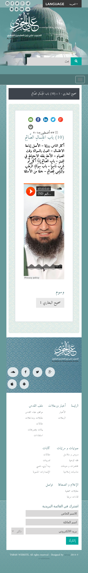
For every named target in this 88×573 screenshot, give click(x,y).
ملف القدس (36, 406)
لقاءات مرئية (72, 497)
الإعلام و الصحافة (68, 485)
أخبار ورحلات (57, 406)
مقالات (39, 424)
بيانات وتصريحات (35, 430)
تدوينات (46, 460)
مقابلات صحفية (71, 491)
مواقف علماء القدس (34, 412)
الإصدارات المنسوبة (41, 472)
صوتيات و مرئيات (67, 448)
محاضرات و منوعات (69, 466)
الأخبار (62, 412)
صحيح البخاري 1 (50, 302)
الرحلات (62, 418)
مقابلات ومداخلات (34, 418)
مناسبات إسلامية (70, 472)
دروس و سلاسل (70, 455)
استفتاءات (38, 435)
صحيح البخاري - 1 (67, 93)
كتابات (46, 448)
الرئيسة (74, 406)
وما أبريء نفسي (43, 466)
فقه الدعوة (73, 460)
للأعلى (19, 556)
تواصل (49, 485)
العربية (72, 4)
